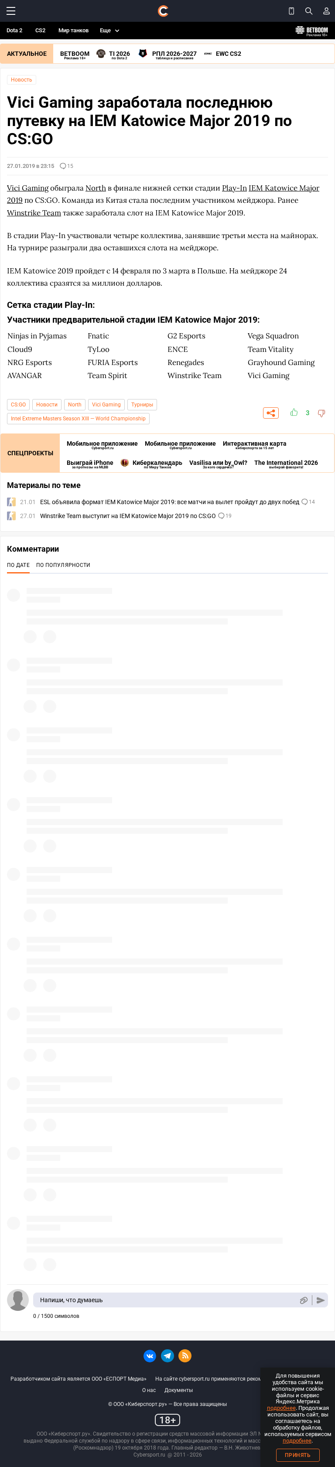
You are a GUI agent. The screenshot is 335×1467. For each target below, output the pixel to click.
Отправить (321, 1300)
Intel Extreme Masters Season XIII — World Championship (78, 419)
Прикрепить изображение (303, 1300)
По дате (18, 565)
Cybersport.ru (149, 1455)
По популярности (63, 565)
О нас (149, 1390)
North (75, 405)
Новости (47, 405)
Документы (178, 1390)
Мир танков (73, 30)
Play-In (234, 188)
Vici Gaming (106, 405)
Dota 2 (14, 30)
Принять (298, 1455)
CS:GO (18, 405)
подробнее (281, 1408)
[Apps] (291, 11)
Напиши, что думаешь (71, 1299)
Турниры (142, 405)
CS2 (40, 30)
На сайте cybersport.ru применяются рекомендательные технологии (240, 1379)
